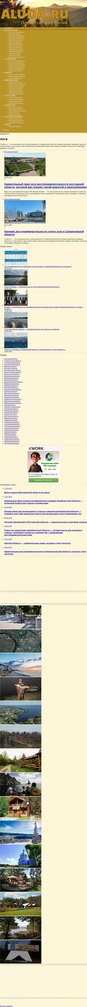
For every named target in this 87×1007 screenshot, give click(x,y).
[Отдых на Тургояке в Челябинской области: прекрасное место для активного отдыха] (16, 348)
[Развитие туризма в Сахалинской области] (20, 796)
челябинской (4, 602)
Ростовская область (15, 78)
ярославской (13, 602)
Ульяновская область (15, 93)
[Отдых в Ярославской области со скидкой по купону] (20, 772)
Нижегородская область (17, 84)
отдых (11, 599)
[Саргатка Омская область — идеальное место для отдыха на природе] (16, 327)
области (77, 596)
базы (7, 596)
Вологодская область (16, 63)
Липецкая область (15, 42)
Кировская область (15, 82)
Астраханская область (16, 74)
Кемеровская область (16, 109)
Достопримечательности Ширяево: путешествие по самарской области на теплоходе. (38, 266)
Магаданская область (16, 120)
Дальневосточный (13, 117)
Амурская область (15, 118)
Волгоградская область (16, 76)
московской (58, 597)
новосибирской (67, 597)
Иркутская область (15, 107)
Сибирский (9, 105)
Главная (3, 134)
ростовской (34, 600)
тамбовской (69, 600)
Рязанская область (14, 47)
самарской (47, 600)
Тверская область (14, 53)
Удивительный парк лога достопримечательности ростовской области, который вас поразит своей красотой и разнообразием (45, 185)
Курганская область (15, 97)
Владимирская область (16, 36)
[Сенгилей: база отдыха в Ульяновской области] (20, 724)
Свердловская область (16, 99)
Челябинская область (16, 103)
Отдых (7, 124)
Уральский (9, 95)
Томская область (14, 115)
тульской (79, 600)
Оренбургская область (16, 86)
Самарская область (15, 90)
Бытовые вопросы (15, 126)
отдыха (20, 599)
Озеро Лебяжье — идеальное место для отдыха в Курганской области (31, 287)
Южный (8, 72)
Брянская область (14, 34)
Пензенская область (15, 88)
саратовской (53, 600)
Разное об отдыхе (10, 414)
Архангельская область (16, 61)
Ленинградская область (16, 65)
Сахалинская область (16, 122)
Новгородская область (16, 68)
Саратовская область (15, 92)
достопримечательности (21, 596)
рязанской (40, 600)
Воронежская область (16, 38)
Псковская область (15, 70)
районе (27, 600)
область (4, 600)
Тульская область (14, 55)
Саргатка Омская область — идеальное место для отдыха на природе (31, 329)
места (49, 597)
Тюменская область (15, 101)
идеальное (36, 597)
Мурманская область (15, 67)
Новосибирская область (17, 111)
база (2, 596)
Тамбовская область (15, 51)
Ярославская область (16, 57)
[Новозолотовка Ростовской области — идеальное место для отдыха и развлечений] (20, 939)
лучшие (44, 596)
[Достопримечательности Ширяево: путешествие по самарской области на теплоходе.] (16, 265)
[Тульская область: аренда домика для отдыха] (20, 891)
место (53, 597)
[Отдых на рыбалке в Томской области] (20, 700)
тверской (74, 600)
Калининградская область (13, 382)
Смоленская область (15, 49)
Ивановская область (15, 40)
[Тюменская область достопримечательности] (20, 628)
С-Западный (10, 59)
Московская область (15, 44)
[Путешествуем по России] (34, 25)
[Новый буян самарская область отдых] (20, 748)
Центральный (11, 30)
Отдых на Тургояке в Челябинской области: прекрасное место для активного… (35, 350)
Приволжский (11, 80)
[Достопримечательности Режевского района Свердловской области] (20, 963)
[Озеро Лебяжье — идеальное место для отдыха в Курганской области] (16, 285)
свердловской (61, 600)
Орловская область (15, 45)
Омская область (14, 113)
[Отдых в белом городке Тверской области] (20, 867)
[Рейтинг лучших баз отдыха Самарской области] (20, 819)
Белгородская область (16, 32)
